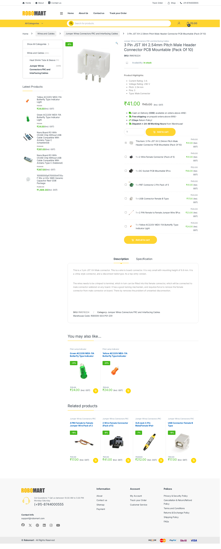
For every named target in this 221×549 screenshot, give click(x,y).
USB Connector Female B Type (154, 198)
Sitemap (100, 504)
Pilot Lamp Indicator (78, 349)
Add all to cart (143, 240)
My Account (136, 496)
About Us (83, 13)
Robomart (29, 540)
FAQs (166, 521)
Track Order (157, 3)
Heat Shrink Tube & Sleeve (44, 60)
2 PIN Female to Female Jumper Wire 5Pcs (159, 212)
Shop (173, 3)
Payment (101, 509)
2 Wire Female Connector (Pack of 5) (157, 157)
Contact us (56, 3)
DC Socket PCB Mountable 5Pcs (154, 171)
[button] (116, 43)
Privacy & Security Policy (176, 496)
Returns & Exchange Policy (177, 512)
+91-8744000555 (190, 3)
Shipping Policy (171, 517)
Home (28, 3)
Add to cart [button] (95, 390)
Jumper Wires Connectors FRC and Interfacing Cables (92, 33)
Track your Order (118, 13)
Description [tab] (121, 259)
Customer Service (138, 504)
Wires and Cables (45, 33)
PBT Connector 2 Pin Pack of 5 (154, 185)
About (41, 3)
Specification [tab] (144, 259)
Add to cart (162, 132)
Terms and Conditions (174, 508)
